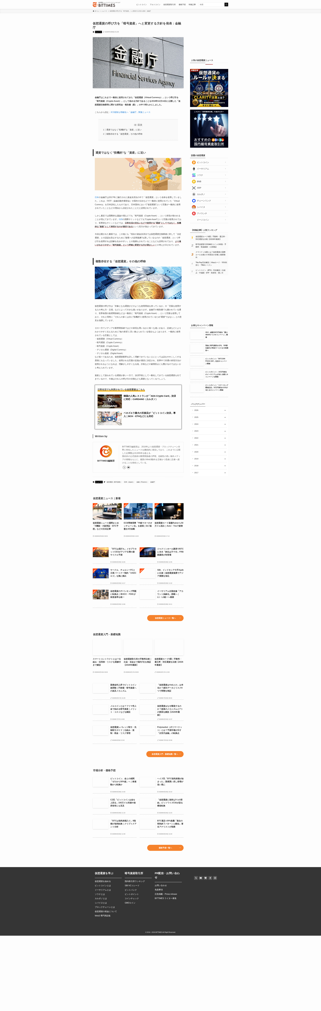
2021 (196, 445)
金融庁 (152, 482)
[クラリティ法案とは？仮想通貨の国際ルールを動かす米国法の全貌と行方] (209, 106)
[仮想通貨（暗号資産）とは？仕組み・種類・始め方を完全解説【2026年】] (209, 317)
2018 (196, 466)
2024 (196, 424)
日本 (97, 197)
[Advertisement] (209, 37)
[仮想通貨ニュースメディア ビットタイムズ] (104, 4)
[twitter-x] (124, 467)
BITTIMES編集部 (106, 461)
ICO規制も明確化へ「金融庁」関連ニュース (130, 112)
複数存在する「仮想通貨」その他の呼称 (124, 134)
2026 (196, 410)
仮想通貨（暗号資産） (114, 482)
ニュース (98, 32)
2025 (196, 417)
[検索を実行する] (226, 4)
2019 (196, 459)
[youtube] (128, 467)
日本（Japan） (129, 482)
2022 (196, 438)
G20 (121, 219)
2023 (196, 431)
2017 (196, 473)
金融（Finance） (142, 482)
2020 (196, 452)
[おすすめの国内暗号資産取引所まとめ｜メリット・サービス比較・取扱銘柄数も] (209, 147)
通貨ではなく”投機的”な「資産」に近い (124, 130)
